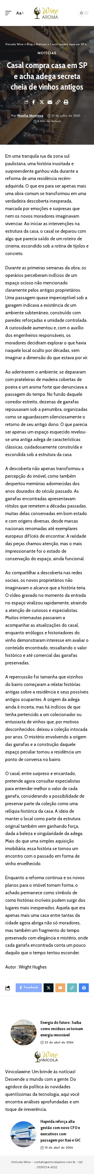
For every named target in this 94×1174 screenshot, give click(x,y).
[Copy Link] (58, 102)
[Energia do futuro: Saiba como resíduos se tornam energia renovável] (23, 1032)
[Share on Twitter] (41, 102)
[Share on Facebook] (33, 102)
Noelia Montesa (30, 115)
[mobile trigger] (9, 13)
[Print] (66, 102)
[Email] (50, 102)
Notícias (47, 53)
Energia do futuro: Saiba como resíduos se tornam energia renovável (61, 1028)
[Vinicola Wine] (47, 12)
